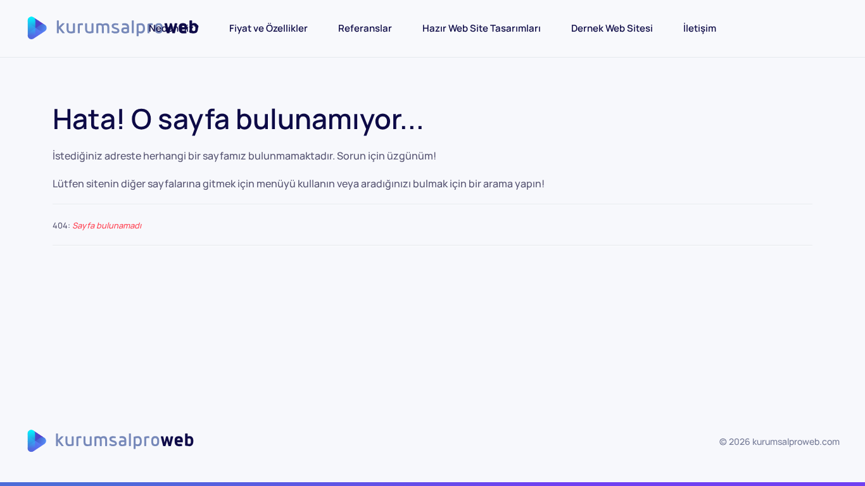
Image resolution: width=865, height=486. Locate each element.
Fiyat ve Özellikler (268, 28)
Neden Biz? (174, 28)
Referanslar (365, 28)
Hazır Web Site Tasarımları (481, 28)
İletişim (699, 28)
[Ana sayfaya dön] (122, 28)
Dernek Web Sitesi (612, 28)
